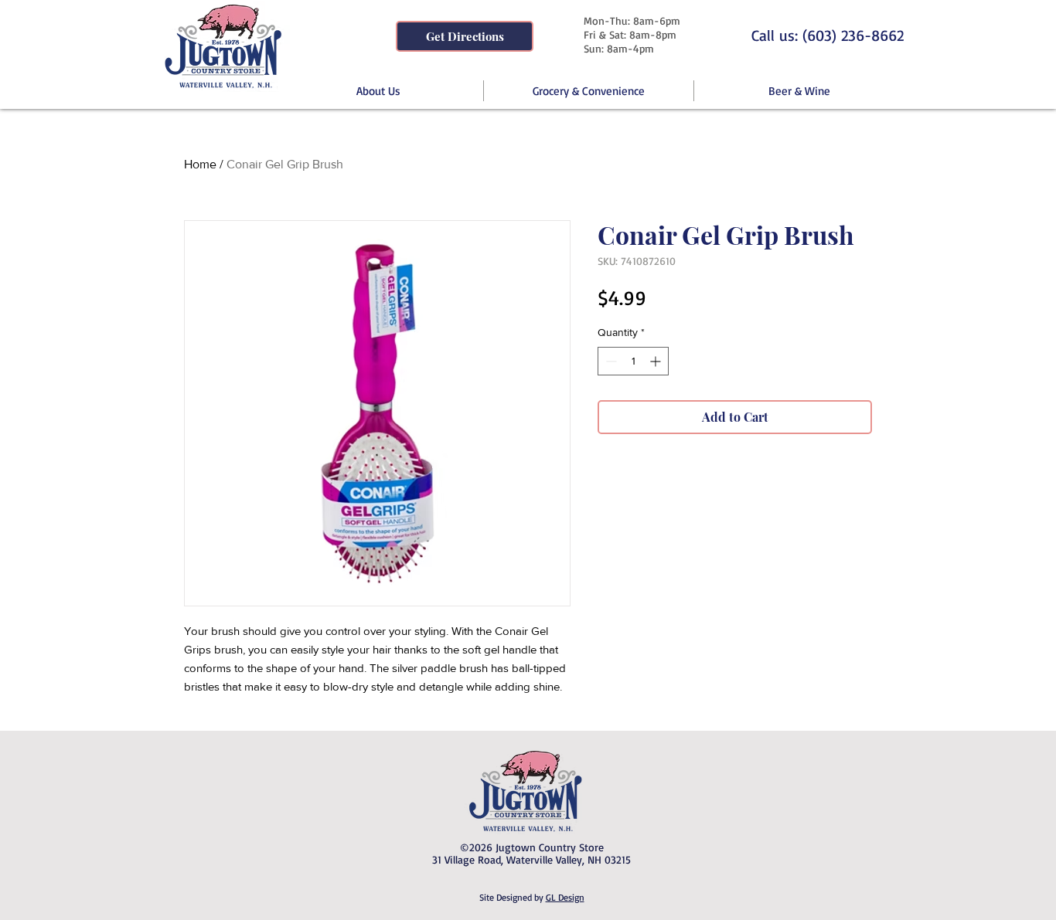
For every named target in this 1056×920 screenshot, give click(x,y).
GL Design (565, 897)
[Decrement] (609, 361)
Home (200, 164)
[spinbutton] (633, 361)
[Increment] (656, 361)
